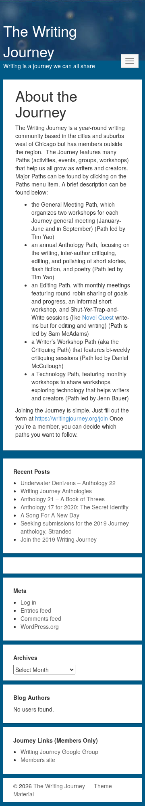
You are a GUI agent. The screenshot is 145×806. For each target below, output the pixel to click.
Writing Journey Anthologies (56, 491)
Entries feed (36, 610)
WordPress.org (40, 626)
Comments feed (41, 618)
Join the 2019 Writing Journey (59, 539)
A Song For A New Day (50, 515)
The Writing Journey (40, 40)
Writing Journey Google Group (59, 751)
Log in (28, 602)
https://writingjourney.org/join (72, 418)
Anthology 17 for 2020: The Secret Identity (74, 507)
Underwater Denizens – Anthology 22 (68, 483)
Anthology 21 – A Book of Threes (63, 499)
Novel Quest (98, 317)
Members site (38, 760)
